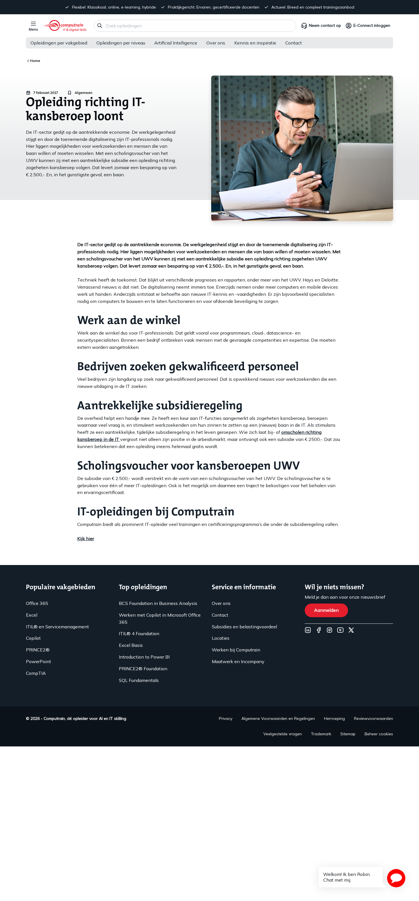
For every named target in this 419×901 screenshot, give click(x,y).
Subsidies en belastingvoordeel (244, 626)
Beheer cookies (379, 733)
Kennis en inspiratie (255, 43)
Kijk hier (85, 538)
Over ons (215, 43)
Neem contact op (325, 25)
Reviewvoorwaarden (373, 718)
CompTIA (36, 673)
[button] (396, 878)
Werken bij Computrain (236, 650)
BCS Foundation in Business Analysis (158, 603)
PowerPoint (38, 661)
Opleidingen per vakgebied (58, 43)
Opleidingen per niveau (120, 43)
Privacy (225, 718)
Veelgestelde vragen (282, 733)
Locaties (220, 638)
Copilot (33, 638)
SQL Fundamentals (139, 680)
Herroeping (334, 718)
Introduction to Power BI (144, 657)
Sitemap (347, 733)
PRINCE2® (38, 650)
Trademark (321, 733)
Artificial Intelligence (175, 43)
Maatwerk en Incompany (238, 661)
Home (35, 60)
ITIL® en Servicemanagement (57, 626)
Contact (293, 43)
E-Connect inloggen (371, 25)
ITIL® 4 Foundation (139, 633)
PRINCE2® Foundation (143, 668)
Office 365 (37, 603)
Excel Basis (131, 645)
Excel (31, 615)
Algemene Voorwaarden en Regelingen (278, 718)
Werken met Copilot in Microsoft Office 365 (160, 618)
